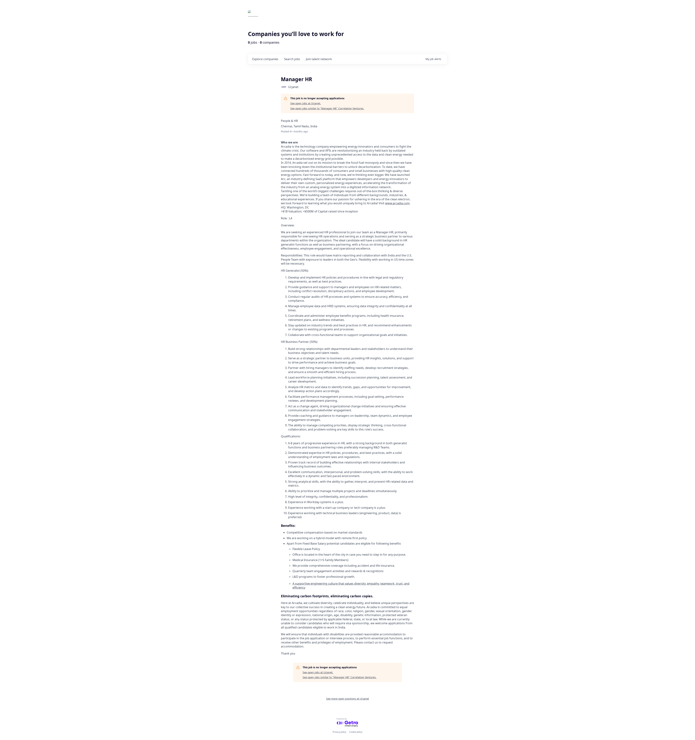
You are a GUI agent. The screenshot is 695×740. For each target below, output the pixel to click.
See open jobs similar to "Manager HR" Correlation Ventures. (327, 108)
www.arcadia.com (397, 203)
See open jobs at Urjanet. (305, 103)
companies (265, 59)
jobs (292, 59)
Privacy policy (339, 731)
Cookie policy (355, 731)
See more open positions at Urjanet (347, 698)
